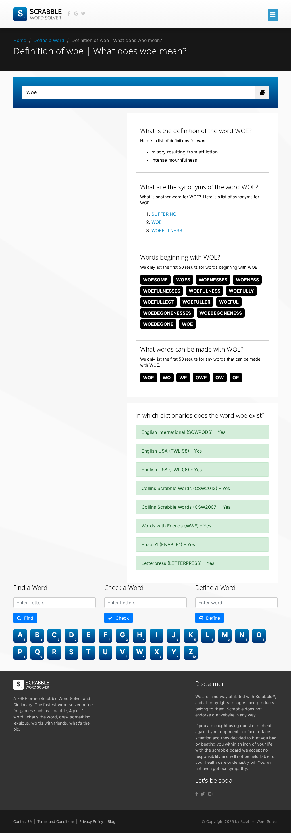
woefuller (196, 302)
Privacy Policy (91, 821)
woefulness (204, 291)
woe (187, 324)
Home (19, 40)
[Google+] (211, 794)
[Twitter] (203, 794)
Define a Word (49, 40)
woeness (247, 280)
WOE (156, 222)
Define (211, 618)
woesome (155, 280)
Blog (111, 821)
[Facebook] (196, 794)
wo (167, 377)
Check (121, 618)
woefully (241, 291)
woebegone (158, 324)
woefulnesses (161, 291)
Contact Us (23, 821)
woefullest (158, 302)
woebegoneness (220, 313)
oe (235, 377)
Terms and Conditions (56, 821)
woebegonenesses (167, 313)
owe (201, 377)
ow (219, 377)
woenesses (213, 280)
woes (183, 280)
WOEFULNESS (166, 230)
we (183, 377)
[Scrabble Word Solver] (38, 13)
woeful (229, 302)
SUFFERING (163, 214)
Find (27, 618)
